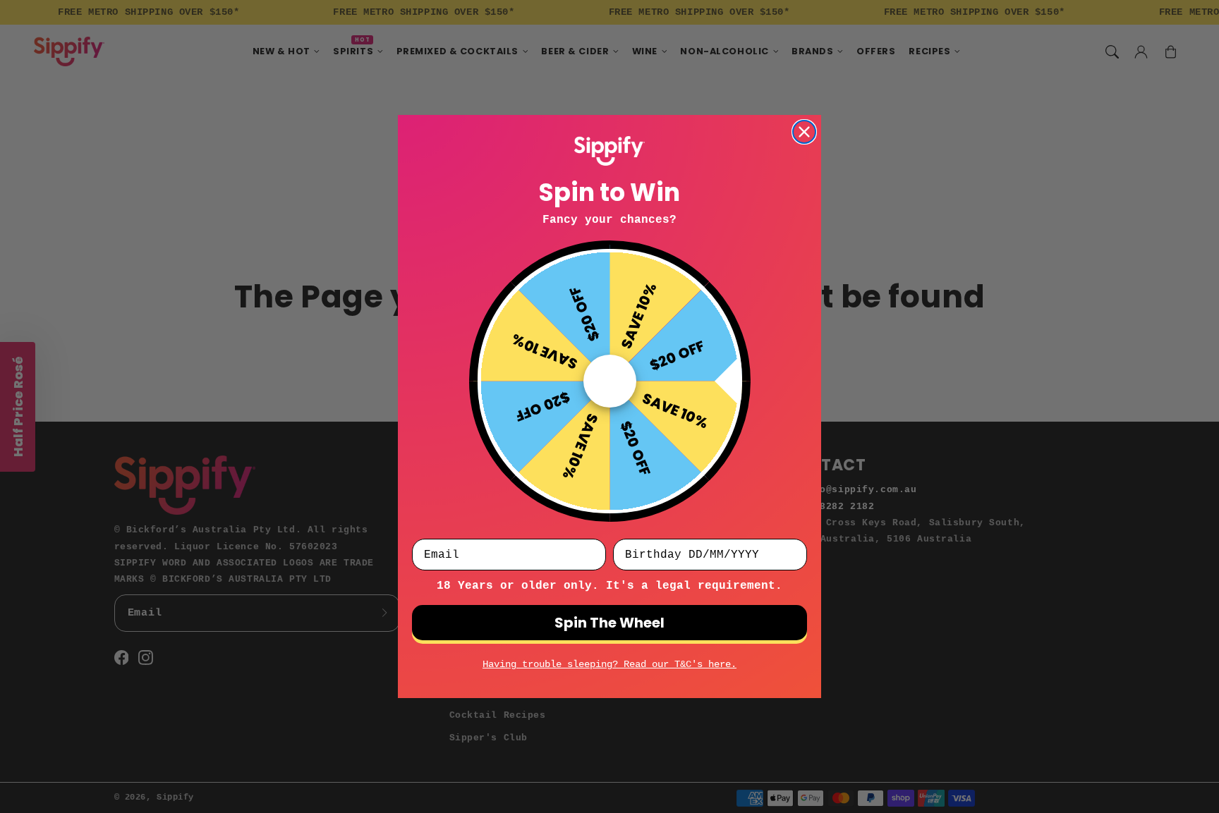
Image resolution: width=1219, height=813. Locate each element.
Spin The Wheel (609, 622)
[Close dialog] (804, 132)
